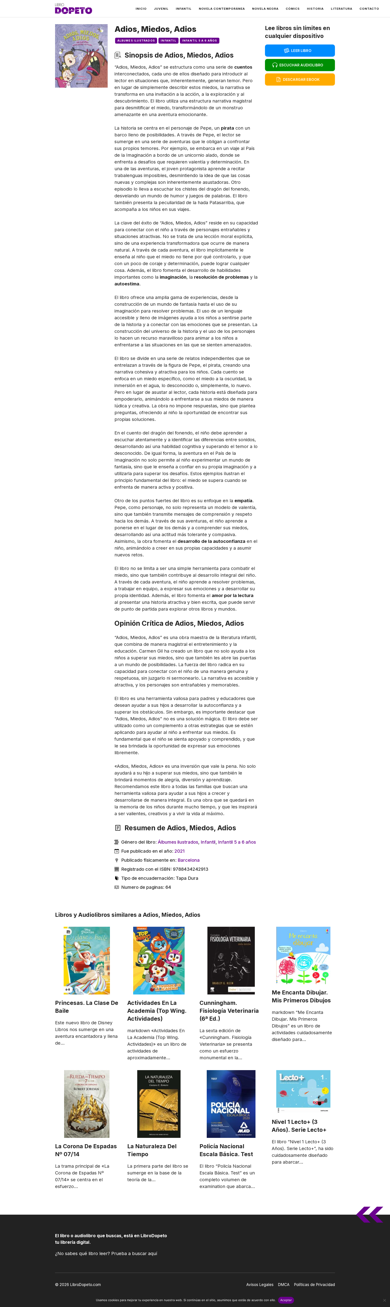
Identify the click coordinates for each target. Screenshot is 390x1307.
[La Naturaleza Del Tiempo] (158, 1104)
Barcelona (189, 860)
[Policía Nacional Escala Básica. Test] (231, 1104)
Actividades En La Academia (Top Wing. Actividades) (157, 1010)
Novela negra (265, 8)
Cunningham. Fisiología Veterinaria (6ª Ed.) (229, 1010)
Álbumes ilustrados (136, 40)
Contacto (369, 8)
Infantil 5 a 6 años (199, 40)
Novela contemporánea (222, 8)
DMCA (284, 1284)
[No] (384, 1300)
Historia (315, 8)
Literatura (341, 8)
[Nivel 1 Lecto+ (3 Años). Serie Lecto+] (303, 1091)
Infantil (184, 8)
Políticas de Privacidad (314, 1284)
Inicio (141, 8)
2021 (179, 851)
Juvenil (161, 8)
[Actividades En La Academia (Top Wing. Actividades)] (158, 960)
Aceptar (286, 1300)
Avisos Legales (260, 1284)
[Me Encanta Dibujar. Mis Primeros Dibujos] (303, 955)
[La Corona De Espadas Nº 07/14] (86, 1104)
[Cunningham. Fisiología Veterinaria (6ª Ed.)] (231, 960)
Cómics (293, 8)
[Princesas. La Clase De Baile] (86, 960)
